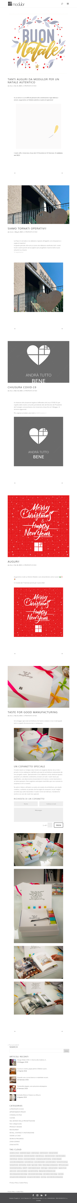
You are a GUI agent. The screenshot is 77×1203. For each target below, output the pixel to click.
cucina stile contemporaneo (17, 1162)
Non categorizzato (16, 1124)
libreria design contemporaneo (50, 1165)
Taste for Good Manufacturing (33, 712)
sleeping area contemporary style (47, 1171)
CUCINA (12, 1118)
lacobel (29, 1165)
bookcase (20, 1159)
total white (60, 1174)
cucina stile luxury (28, 1162)
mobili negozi (44, 1168)
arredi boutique (35, 1153)
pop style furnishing (33, 1171)
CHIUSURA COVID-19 (22, 387)
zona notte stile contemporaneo (55, 1177)
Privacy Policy (14, 1183)
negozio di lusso (62, 1168)
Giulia (11, 232)
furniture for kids (14, 1165)
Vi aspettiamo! (18, 252)
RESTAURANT (14, 1130)
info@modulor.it (41, 413)
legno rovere (34, 1165)
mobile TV (24, 1168)
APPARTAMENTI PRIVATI (18, 1112)
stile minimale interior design (35, 1174)
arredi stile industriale (29, 1156)
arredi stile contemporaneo (16, 1156)
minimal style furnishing (16, 1168)
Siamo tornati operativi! (27, 228)
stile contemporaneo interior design (18, 1174)
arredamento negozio (25, 1153)
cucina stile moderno (50, 1162)
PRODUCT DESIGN (16, 1127)
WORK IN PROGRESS (17, 1138)
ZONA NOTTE (14, 1144)
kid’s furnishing (22, 1165)
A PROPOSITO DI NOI (29, 86)
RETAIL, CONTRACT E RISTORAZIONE (22, 1133)
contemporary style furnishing (43, 1159)
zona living (43, 1177)
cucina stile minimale (39, 1162)
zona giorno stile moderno (33, 1177)
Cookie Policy (23, 1183)
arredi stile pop (13, 1159)
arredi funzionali (44, 1153)
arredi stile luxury (39, 1156)
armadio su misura (14, 1153)
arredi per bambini (53, 1153)
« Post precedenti (13, 1045)
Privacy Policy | (12, 1191)
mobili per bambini (53, 1168)
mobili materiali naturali (34, 1168)
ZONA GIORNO (15, 1141)
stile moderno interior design (50, 1174)
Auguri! (13, 561)
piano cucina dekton (22, 1171)
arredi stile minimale (50, 1156)
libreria (40, 1165)
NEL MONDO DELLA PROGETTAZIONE (22, 1121)
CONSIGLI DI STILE (16, 1115)
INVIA (58, 825)
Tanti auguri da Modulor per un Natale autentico (33, 80)
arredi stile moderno (60, 1156)
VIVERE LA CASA (15, 1135)
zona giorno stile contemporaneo (18, 1177)
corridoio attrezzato (57, 1159)
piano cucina (13, 1171)
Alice (11, 86)
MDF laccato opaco (63, 1165)
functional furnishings (62, 1162)
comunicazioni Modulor (29, 1159)
